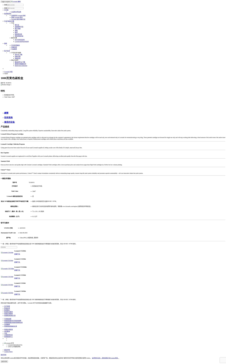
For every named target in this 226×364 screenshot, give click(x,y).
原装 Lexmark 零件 (17, 17)
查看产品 (17, 254)
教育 (16, 32)
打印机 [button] (6, 10)
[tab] (114, 112)
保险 (16, 30)
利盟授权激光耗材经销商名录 (13, 322)
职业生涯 (7, 308)
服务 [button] (5, 43)
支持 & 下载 (18, 54)
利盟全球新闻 (8, 313)
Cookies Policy (8, 351)
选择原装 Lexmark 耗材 (18, 15)
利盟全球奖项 (8, 329)
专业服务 (14, 49)
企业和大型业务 (16, 12)
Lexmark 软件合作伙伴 (22, 41)
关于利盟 (7, 306)
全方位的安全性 (20, 39)
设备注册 (17, 56)
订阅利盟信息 (8, 335)
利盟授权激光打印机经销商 (12, 320)
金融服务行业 (19, 26)
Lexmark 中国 (8, 71)
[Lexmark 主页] (16, 1)
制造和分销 (18, 34)
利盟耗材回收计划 (10, 315)
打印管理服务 (15, 45)
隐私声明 (7, 350)
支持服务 (7, 324)
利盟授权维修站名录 (10, 326)
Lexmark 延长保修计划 (18, 19)
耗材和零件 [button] (7, 13)
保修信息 (14, 47)
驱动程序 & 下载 (20, 62)
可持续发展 (7, 319)
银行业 (17, 25)
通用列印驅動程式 (20, 64)
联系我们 (7, 310)
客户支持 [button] (7, 51)
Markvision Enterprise (21, 65)
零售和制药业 (19, 36)
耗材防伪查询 (8, 312)
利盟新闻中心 (8, 336)
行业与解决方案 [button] (9, 21)
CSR (5, 333)
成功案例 (7, 331)
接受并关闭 (4, 361)
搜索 (5, 5)
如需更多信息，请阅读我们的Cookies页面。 (105, 358)
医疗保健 (17, 28)
